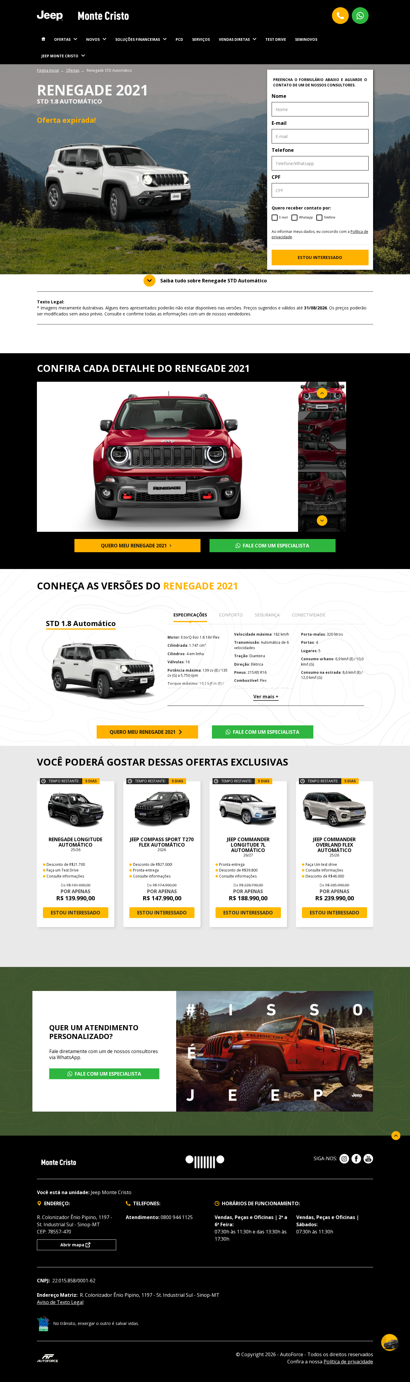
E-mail (279, 123)
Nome (279, 96)
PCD (179, 39)
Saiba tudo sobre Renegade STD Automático (213, 280)
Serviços (201, 39)
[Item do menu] (43, 39)
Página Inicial (48, 70)
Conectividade (308, 615)
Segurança (267, 615)
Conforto (231, 615)
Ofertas (62, 39)
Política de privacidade (348, 1361)
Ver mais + (266, 696)
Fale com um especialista (276, 545)
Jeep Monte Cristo (59, 56)
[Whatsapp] (360, 15)
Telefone (283, 150)
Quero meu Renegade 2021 (134, 545)
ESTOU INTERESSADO (320, 257)
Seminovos (306, 39)
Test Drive (275, 39)
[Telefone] (340, 15)
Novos (93, 39)
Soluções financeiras (137, 39)
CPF (276, 177)
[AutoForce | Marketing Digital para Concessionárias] (47, 1357)
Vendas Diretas (234, 39)
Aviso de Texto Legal (60, 1302)
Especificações (190, 615)
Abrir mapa (72, 1245)
